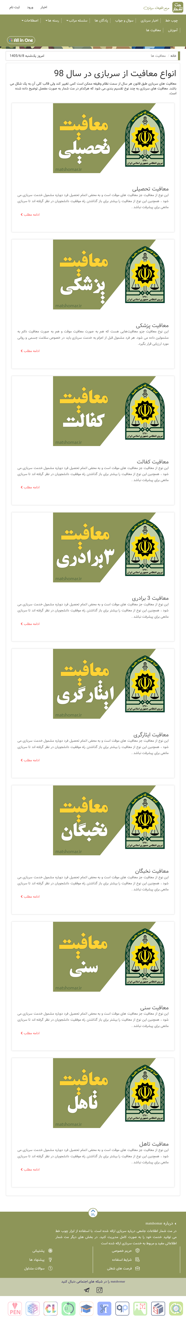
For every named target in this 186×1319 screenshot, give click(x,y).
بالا (93, 1214)
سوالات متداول (34, 1268)
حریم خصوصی (122, 1250)
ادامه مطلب (31, 214)
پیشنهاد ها (37, 1259)
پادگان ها (101, 20)
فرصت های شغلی (119, 1268)
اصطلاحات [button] (31, 20)
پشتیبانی (38, 1250)
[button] (14, 7)
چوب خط (171, 20)
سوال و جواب (124, 20)
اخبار (43, 7)
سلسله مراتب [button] (78, 20)
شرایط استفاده (122, 1259)
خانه (173, 56)
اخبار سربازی (149, 20)
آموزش (173, 30)
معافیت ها (153, 30)
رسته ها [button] (53, 20)
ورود (30, 7)
